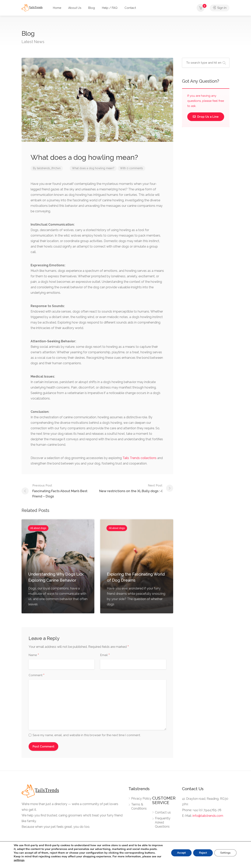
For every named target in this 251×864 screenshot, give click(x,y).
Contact (130, 8)
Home (57, 8)
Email (105, 655)
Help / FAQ (109, 8)
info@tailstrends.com (208, 816)
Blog (91, 8)
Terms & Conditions (139, 806)
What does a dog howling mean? (93, 168)
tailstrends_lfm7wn (49, 168)
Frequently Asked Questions (162, 822)
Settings (225, 853)
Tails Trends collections (139, 458)
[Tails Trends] (32, 7)
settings (19, 860)
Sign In (221, 8)
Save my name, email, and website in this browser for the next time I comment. (87, 735)
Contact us (163, 812)
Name (34, 655)
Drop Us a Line (207, 116)
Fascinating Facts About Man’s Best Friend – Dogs (59, 491)
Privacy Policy (141, 798)
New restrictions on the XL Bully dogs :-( (130, 488)
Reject (203, 853)
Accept (181, 853)
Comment (37, 675)
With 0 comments (131, 168)
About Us (74, 8)
